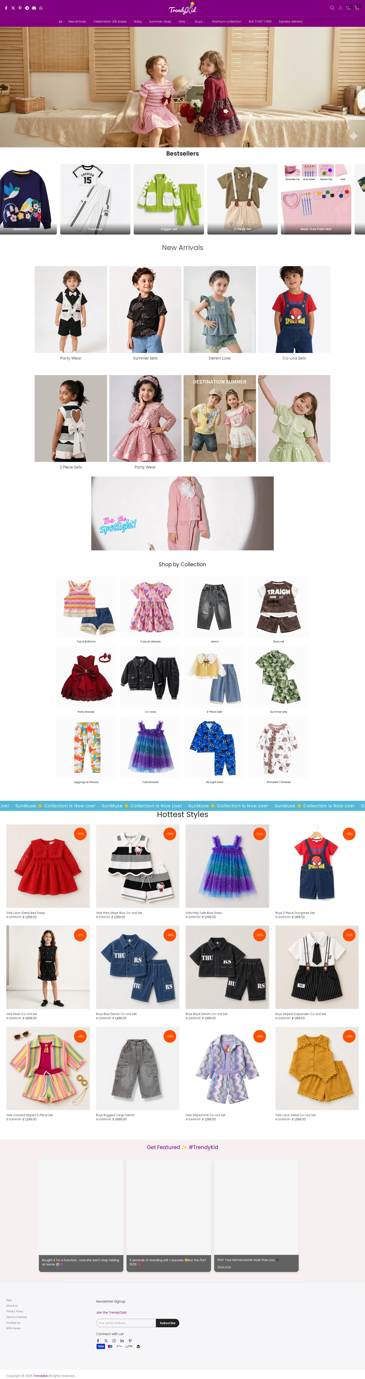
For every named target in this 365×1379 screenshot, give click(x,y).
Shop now (224, 1267)
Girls (181, 21)
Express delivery (291, 21)
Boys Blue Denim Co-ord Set (116, 1014)
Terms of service (16, 1317)
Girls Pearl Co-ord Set (21, 1014)
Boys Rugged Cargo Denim (115, 1115)
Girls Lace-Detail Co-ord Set (295, 1115)
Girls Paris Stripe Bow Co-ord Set (119, 913)
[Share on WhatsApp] (41, 8)
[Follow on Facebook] (98, 1340)
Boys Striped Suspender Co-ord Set (300, 1014)
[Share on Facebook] (6, 8)
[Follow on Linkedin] (122, 1340)
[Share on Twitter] (13, 8)
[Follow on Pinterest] (130, 1340)
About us (12, 1305)
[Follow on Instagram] (114, 1340)
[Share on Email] (34, 8)
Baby (138, 21)
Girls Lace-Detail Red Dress (25, 913)
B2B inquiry (13, 1328)
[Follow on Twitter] (106, 1340)
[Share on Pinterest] (20, 8)
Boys (198, 21)
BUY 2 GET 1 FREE (260, 21)
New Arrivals (77, 21)
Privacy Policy (14, 1311)
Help (9, 1300)
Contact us (13, 1323)
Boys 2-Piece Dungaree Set (295, 913)
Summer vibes (160, 21)
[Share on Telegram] (27, 8)
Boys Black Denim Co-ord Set (206, 1014)
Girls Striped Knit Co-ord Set (205, 1115)
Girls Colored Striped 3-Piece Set (29, 1115)
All (60, 21)
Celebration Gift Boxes (110, 21)
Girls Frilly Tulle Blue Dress (204, 913)
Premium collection (226, 21)
